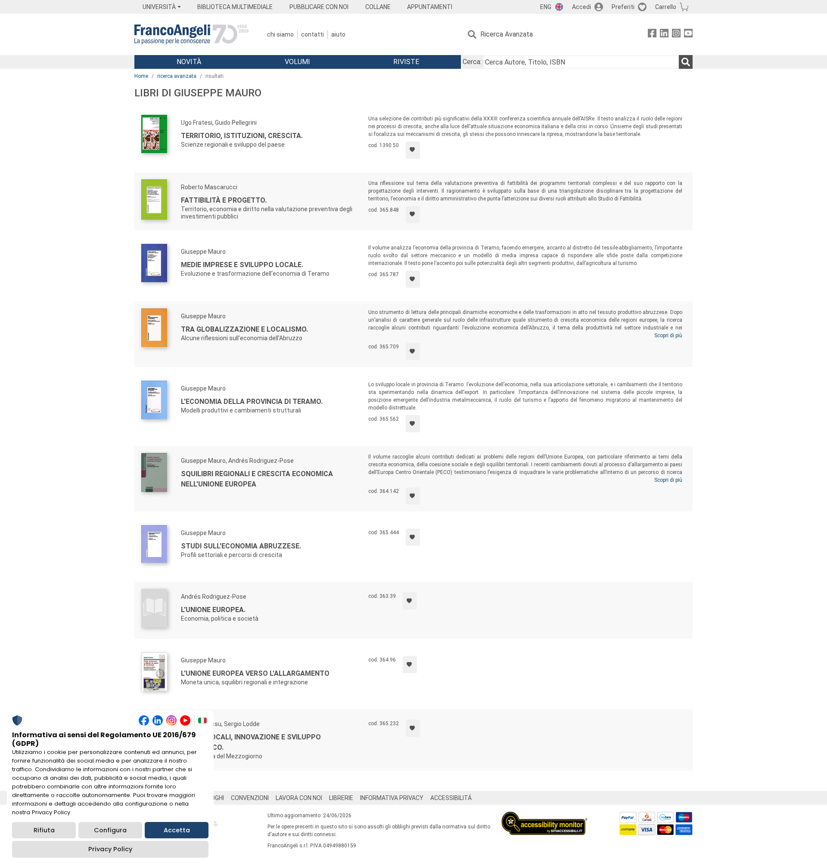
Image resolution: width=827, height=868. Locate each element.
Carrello (665, 6)
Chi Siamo (280, 34)
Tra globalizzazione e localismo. (244, 329)
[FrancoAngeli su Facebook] (652, 34)
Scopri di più (668, 335)
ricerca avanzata (176, 76)
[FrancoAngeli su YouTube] (688, 34)
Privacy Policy (110, 849)
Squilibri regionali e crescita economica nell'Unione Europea (257, 479)
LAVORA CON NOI (299, 797)
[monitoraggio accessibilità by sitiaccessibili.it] (544, 817)
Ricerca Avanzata (506, 34)
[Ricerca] (686, 62)
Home (141, 76)
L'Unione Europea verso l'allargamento (255, 673)
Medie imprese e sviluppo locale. (242, 265)
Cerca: (472, 62)
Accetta (177, 830)
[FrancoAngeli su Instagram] (676, 34)
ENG (545, 6)
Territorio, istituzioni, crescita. (242, 136)
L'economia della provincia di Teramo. (252, 401)
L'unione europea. (213, 610)
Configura (110, 830)
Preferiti (623, 6)
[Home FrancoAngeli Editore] (191, 34)
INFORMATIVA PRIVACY (391, 797)
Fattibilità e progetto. (224, 200)
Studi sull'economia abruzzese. (241, 546)
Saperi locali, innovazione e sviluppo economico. (251, 742)
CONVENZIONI (250, 797)
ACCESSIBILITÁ (451, 797)
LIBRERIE (341, 797)
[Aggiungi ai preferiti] (413, 150)
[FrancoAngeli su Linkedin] (664, 34)
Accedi (581, 6)
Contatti (312, 34)
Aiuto (338, 34)
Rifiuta (44, 830)
